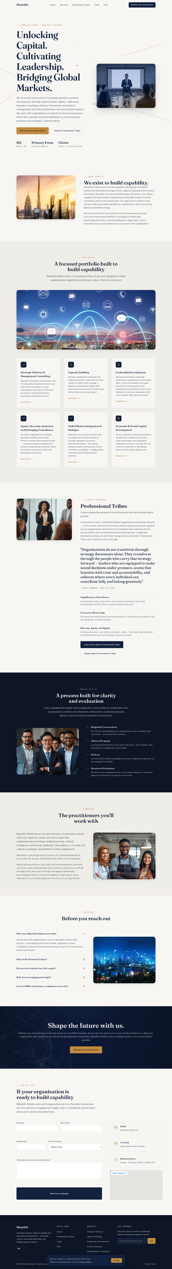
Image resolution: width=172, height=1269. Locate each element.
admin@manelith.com (129, 1130)
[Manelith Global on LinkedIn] (18, 1248)
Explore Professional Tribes (67, 131)
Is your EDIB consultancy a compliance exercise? (42, 986)
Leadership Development (98, 1241)
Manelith (22, 4)
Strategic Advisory (95, 1232)
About (53, 5)
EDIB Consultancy (95, 1246)
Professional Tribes (81, 5)
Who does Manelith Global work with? (36, 933)
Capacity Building (94, 1237)
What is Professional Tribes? (31, 959)
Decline (104, 1260)
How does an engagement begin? (33, 977)
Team (96, 5)
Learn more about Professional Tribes (102, 645)
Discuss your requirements (142, 5)
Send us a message (59, 1193)
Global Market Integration (98, 1251)
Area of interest (54, 1141)
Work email (65, 1123)
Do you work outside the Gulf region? (36, 968)
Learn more (25, 402)
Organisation (21, 1141)
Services (64, 5)
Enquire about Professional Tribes (100, 653)
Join (151, 1241)
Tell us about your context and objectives (33, 1160)
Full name (20, 1123)
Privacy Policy (150, 1264)
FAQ (106, 5)
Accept (117, 1260)
